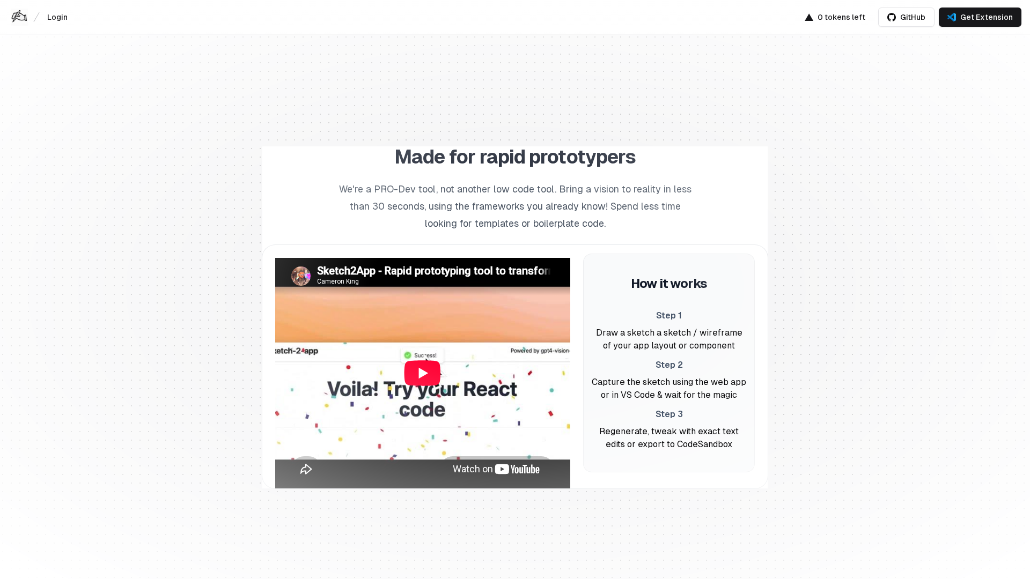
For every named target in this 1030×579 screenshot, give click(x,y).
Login (57, 17)
